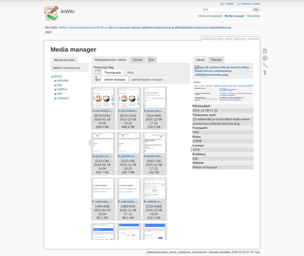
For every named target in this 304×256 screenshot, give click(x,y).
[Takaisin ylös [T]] (265, 72)
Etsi (256, 9)
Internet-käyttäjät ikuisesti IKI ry (87, 27)
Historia (216, 59)
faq (59, 85)
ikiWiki (62, 27)
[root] (57, 76)
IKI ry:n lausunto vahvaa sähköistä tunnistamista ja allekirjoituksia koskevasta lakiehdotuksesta (170, 27)
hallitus (62, 89)
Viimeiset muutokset (210, 16)
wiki (59, 93)
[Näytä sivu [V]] (265, 50)
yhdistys (63, 98)
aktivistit (62, 80)
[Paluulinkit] (265, 65)
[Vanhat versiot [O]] (265, 57)
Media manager (234, 16)
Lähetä (137, 59)
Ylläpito (229, 3)
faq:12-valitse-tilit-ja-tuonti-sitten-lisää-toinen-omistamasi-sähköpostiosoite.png (222, 71)
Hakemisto (253, 16)
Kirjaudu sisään (250, 3)
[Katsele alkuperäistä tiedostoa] (223, 91)
